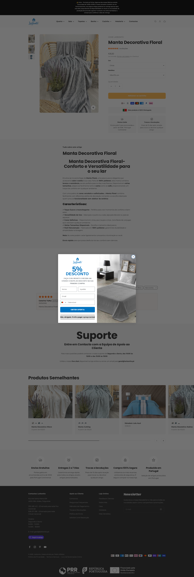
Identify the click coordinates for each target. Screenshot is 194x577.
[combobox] (63, 302)
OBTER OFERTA (77, 309)
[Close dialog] (133, 256)
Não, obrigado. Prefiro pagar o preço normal (77, 317)
